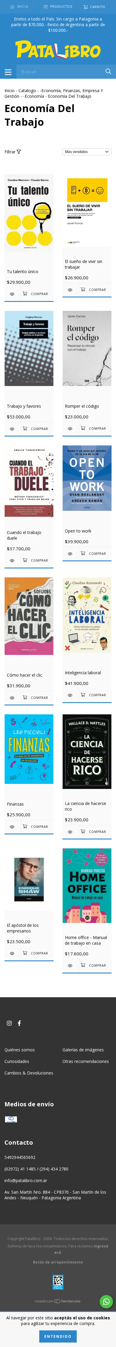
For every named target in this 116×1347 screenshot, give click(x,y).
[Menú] (8, 71)
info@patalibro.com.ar (25, 1180)
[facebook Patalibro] (19, 1023)
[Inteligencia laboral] (70, 695)
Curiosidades (16, 1061)
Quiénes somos (19, 1050)
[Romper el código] (70, 428)
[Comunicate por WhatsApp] (106, 1301)
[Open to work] (70, 553)
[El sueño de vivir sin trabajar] (70, 290)
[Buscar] (108, 71)
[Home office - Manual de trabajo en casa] (70, 965)
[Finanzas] (12, 827)
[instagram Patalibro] (9, 1023)
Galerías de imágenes (83, 1050)
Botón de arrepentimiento (58, 1262)
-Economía (33, 96)
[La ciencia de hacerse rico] (70, 832)
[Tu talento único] (12, 294)
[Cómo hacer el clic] (12, 698)
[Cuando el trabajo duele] (12, 560)
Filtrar (10, 152)
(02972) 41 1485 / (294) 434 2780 (36, 1169)
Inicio (9, 90)
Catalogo (27, 90)
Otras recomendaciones (85, 1061)
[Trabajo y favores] (12, 429)
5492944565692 (19, 1157)
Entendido (58, 1336)
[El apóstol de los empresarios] (12, 953)
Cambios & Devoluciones (28, 1073)
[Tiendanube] (58, 1302)
